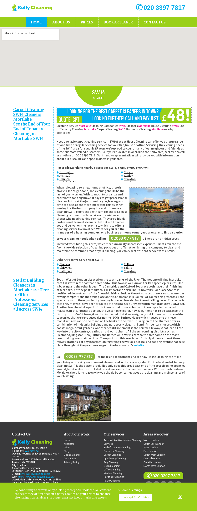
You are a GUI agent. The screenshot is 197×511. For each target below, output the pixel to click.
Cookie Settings (131, 490)
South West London (154, 454)
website (139, 345)
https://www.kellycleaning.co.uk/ (36, 476)
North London (151, 440)
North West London (154, 465)
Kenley (128, 175)
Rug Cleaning (111, 462)
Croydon (130, 179)
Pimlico (64, 179)
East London (150, 451)
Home (36, 22)
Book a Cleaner (118, 22)
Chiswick (65, 267)
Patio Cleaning (112, 480)
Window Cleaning (113, 473)
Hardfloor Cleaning (114, 476)
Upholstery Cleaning (115, 458)
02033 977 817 (125, 238)
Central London (152, 458)
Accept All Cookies (136, 497)
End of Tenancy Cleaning (117, 447)
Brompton (66, 172)
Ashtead (64, 175)
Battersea (65, 271)
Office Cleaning (112, 469)
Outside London (152, 462)
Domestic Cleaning (114, 451)
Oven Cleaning (112, 465)
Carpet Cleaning (112, 454)
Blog (66, 451)
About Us (61, 22)
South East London (154, 443)
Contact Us (155, 22)
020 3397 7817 (166, 475)
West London (151, 447)
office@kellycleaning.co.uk (35, 473)
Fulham (129, 264)
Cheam (128, 172)
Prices (87, 22)
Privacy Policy (71, 462)
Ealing (128, 267)
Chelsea (64, 264)
